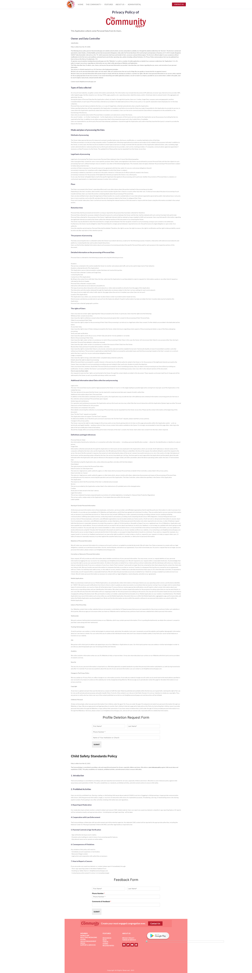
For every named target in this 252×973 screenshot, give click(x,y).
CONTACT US (179, 4)
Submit (97, 744)
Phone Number (98, 893)
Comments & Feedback (101, 901)
